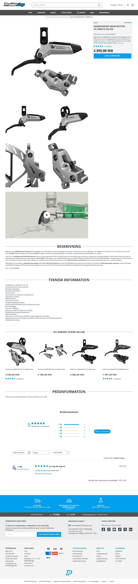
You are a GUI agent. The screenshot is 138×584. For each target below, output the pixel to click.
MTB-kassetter (77, 551)
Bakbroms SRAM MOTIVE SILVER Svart (82, 369)
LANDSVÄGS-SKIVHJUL (80, 559)
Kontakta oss (29, 566)
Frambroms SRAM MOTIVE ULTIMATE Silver (19, 369)
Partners (104, 581)
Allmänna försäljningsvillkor (62, 581)
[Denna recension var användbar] (120, 480)
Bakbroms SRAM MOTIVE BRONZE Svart (116, 369)
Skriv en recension (102, 431)
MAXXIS (118, 556)
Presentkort (28, 563)
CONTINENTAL (120, 559)
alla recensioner (88, 514)
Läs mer (120, 43)
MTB (98, 551)
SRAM (117, 554)
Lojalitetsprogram (11, 556)
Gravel (98, 556)
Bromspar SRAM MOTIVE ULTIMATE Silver (51, 369)
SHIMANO (118, 551)
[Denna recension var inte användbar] (124, 480)
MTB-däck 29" (77, 556)
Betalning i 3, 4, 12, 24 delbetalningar (32, 560)
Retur (26, 556)
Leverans (27, 554)
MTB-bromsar (77, 554)
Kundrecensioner (11, 559)
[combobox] (41, 452)
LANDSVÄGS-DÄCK (79, 561)
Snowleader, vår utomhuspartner (11, 565)
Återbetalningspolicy (79, 581)
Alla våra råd (9, 554)
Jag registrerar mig (49, 534)
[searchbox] (19, 452)
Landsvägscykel (101, 554)
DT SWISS (118, 561)
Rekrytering (9, 561)
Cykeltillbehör (101, 561)
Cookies (111, 581)
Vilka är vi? (9, 551)
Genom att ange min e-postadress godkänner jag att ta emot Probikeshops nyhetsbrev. (29, 529)
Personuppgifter (94, 581)
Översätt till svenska (44, 474)
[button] (132, 5)
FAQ (25, 551)
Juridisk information (45, 581)
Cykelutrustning (101, 559)
